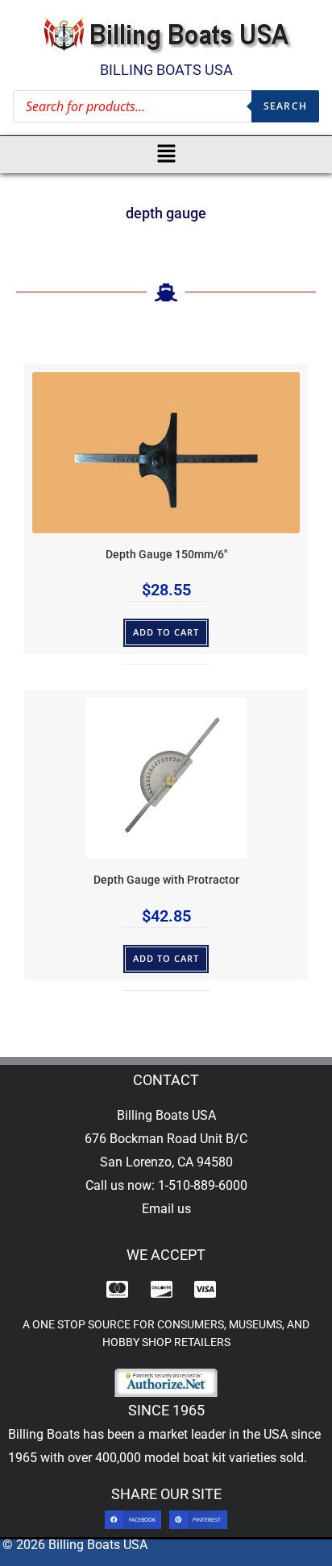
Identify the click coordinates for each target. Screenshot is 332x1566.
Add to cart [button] (166, 632)
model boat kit (185, 1457)
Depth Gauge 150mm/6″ (166, 554)
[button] (166, 154)
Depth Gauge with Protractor (166, 880)
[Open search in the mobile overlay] (166, 106)
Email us (166, 1208)
